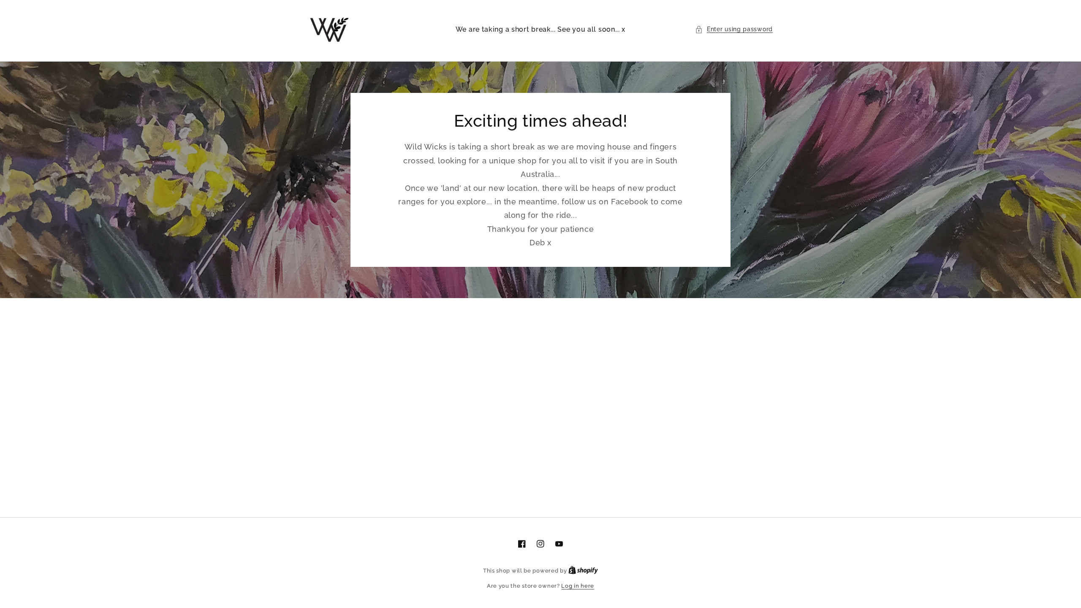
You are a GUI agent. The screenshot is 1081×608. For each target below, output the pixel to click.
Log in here (577, 586)
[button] (734, 29)
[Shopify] (583, 570)
